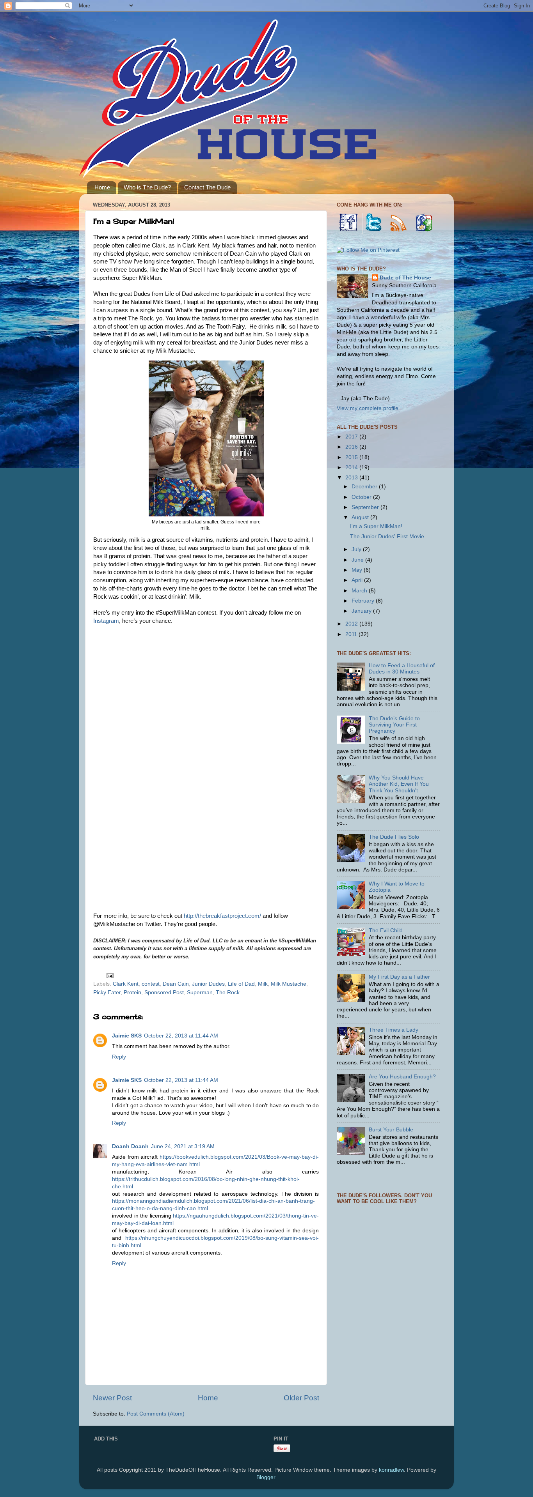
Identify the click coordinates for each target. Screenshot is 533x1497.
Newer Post (112, 1398)
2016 (352, 447)
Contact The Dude (207, 187)
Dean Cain (176, 984)
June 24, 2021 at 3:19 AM (183, 1146)
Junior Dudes (208, 984)
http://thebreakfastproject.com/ (222, 916)
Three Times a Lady (393, 1030)
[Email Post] (109, 976)
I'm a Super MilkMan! (376, 526)
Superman (200, 992)
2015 (352, 457)
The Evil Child (386, 930)
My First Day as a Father (399, 977)
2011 (352, 634)
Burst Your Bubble (391, 1130)
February (364, 601)
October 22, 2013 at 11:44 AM (181, 1036)
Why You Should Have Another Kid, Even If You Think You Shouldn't (399, 784)
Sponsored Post (164, 992)
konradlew (391, 1470)
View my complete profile (367, 408)
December (365, 487)
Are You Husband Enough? (402, 1077)
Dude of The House (405, 278)
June (358, 560)
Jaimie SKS (127, 1036)
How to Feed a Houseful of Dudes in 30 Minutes (402, 669)
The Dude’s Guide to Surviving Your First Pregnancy (394, 725)
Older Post (301, 1398)
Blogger (265, 1477)
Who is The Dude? (147, 187)
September (366, 507)
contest (151, 984)
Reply (119, 1057)
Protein (132, 992)
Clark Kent (126, 984)
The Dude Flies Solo (394, 837)
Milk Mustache (288, 984)
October (362, 497)
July (357, 549)
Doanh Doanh (130, 1146)
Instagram (106, 621)
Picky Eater (107, 992)
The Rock (228, 992)
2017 (352, 437)
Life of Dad (241, 984)
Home (102, 187)
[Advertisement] (395, 1328)
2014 (352, 467)
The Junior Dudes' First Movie (387, 536)
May (358, 570)
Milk (263, 984)
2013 (352, 478)
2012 (352, 624)
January (362, 611)
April (358, 580)
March (360, 591)
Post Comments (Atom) (156, 1414)
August (361, 517)
